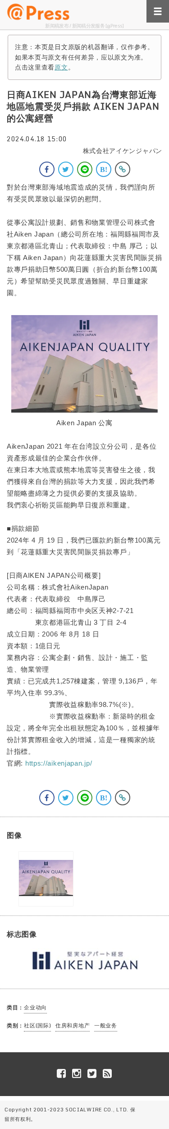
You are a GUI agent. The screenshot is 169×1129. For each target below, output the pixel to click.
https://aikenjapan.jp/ (58, 763)
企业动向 (35, 1007)
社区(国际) (37, 1025)
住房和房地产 (72, 1025)
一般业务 (105, 1025)
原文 (61, 67)
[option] (45, 878)
